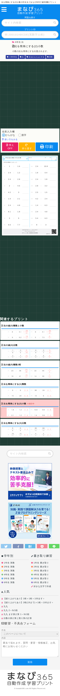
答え (11, 147)
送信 (30, 662)
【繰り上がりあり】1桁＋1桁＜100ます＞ (24, 598)
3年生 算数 (9, 570)
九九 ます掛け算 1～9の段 (16, 614)
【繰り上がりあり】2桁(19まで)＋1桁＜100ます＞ (28, 602)
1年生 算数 (9, 563)
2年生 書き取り (41, 567)
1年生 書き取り (41, 563)
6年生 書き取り (41, 582)
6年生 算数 (9, 582)
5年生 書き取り (41, 578)
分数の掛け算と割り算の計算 (17, 618)
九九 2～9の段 (10, 610)
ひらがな (10, 135)
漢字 (23, 135)
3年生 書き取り (41, 570)
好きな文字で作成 (42, 586)
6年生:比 (19, 42)
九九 (5, 606)
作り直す (27, 148)
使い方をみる (11, 139)
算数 (51, 57)
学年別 (8, 555)
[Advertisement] (30, 94)
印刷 (49, 146)
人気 (6, 591)
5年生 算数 (9, 578)
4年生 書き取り (41, 574)
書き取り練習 (43, 555)
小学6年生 (13, 57)
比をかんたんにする (36, 57)
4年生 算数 (9, 574)
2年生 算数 (9, 567)
